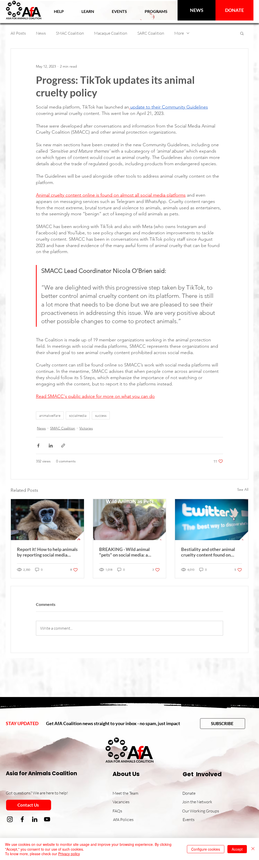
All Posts (18, 33)
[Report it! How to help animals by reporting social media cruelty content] (47, 519)
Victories (86, 428)
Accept (237, 849)
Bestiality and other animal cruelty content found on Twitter (208, 552)
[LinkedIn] (34, 819)
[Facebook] (22, 819)
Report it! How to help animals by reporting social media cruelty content (47, 552)
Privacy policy (69, 853)
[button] (88, 11)
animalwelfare (49, 415)
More (179, 33)
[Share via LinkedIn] (50, 445)
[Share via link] (63, 445)
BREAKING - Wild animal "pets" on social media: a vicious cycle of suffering (124, 552)
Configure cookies (205, 849)
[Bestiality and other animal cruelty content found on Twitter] (211, 519)
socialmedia (78, 415)
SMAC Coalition (70, 33)
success (100, 415)
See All (242, 489)
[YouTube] (47, 819)
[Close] (253, 849)
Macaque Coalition (110, 33)
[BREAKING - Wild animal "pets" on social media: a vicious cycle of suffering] (129, 519)
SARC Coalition (150, 33)
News (41, 33)
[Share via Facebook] (38, 445)
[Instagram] (10, 819)
